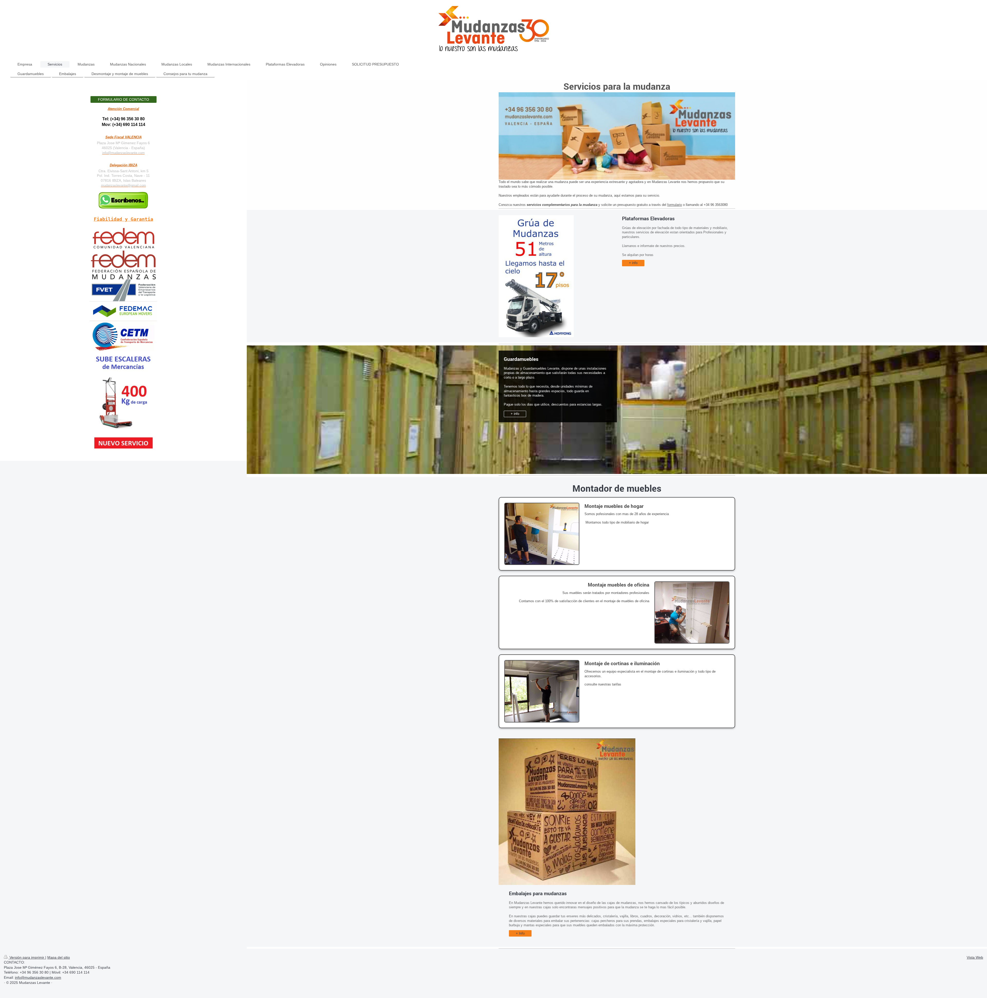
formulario (674, 205)
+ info (633, 263)
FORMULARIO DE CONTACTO (123, 99)
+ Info (520, 933)
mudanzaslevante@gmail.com (123, 185)
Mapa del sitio (58, 957)
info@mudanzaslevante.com (123, 153)
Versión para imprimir (26, 957)
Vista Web (975, 957)
